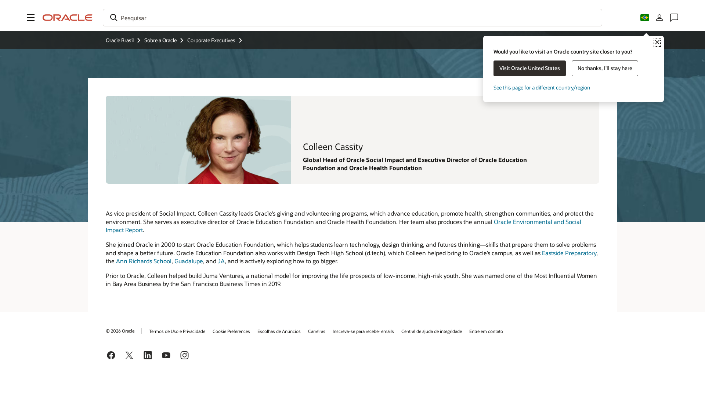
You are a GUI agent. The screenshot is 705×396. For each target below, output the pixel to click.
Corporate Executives (211, 40)
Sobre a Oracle (160, 40)
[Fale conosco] (674, 17)
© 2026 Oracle (120, 331)
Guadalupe (188, 261)
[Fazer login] (659, 17)
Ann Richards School (143, 261)
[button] (30, 17)
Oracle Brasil (120, 40)
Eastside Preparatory (569, 253)
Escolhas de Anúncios (279, 331)
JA (221, 261)
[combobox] (352, 17)
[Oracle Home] (67, 17)
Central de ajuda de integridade (431, 331)
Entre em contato (486, 331)
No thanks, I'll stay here (605, 68)
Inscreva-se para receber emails (363, 331)
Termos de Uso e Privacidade (177, 331)
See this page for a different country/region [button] (542, 87)
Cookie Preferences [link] (231, 331)
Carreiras (316, 331)
